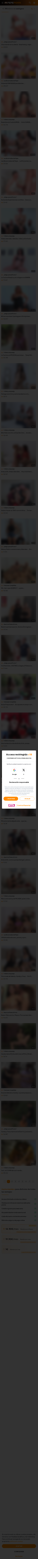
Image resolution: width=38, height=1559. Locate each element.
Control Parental (23, 805)
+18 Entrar (11, 799)
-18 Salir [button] (27, 799)
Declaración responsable (19, 782)
